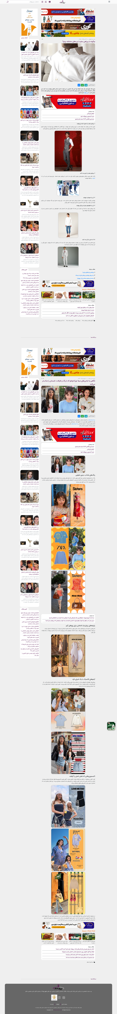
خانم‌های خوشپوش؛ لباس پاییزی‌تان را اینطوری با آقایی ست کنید (80, 316)
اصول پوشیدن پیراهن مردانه (87, 320)
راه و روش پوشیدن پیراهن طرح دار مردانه (85, 275)
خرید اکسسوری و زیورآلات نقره (87, 116)
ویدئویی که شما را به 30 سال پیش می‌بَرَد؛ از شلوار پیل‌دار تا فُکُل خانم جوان (78, 313)
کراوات (93, 178)
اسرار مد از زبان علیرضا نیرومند (87, 310)
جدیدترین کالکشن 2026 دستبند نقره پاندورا (84, 119)
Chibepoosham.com (57, 1010)
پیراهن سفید (77, 320)
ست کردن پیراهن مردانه (59, 320)
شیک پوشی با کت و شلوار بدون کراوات (85, 307)
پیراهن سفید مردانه (70, 320)
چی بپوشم (86, 93)
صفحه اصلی (64, 1004)
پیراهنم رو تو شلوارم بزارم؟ (88, 272)
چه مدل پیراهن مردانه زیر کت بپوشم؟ (85, 278)
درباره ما (52, 1004)
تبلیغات (57, 1004)
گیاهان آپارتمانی (90, 114)
